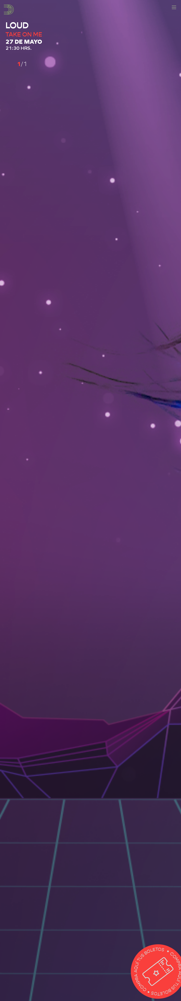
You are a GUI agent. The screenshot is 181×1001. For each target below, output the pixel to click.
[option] (90, 500)
